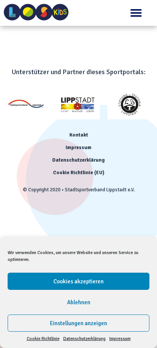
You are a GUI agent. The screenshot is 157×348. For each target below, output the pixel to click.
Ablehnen (78, 302)
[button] (136, 13)
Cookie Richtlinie (43, 339)
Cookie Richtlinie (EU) (78, 173)
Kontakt (78, 135)
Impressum (120, 339)
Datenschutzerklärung (84, 339)
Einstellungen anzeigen (78, 323)
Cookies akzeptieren (78, 281)
